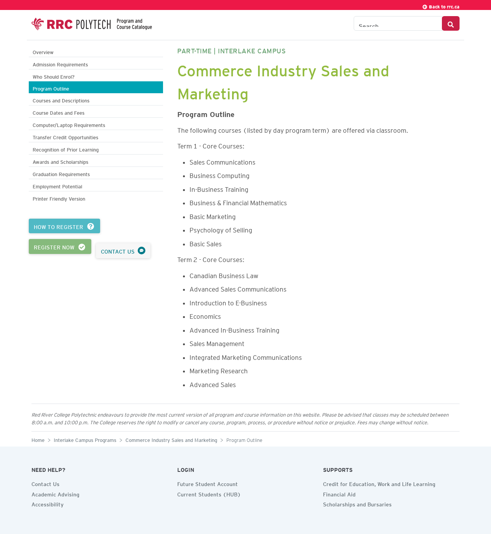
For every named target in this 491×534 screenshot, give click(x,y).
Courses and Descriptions (61, 99)
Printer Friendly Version (59, 197)
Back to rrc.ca (444, 5)
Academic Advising (55, 493)
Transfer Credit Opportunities (65, 136)
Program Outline (51, 87)
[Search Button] (451, 23)
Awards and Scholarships (60, 161)
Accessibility (47, 503)
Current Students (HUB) (209, 493)
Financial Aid (339, 493)
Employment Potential (57, 185)
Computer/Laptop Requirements (69, 124)
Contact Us (45, 483)
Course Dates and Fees (58, 112)
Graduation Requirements (61, 173)
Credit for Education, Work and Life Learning (379, 483)
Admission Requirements (60, 63)
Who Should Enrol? (53, 75)
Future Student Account (207, 483)
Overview (43, 51)
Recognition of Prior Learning (66, 148)
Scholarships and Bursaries (357, 503)
